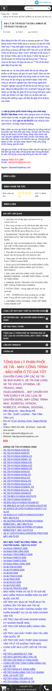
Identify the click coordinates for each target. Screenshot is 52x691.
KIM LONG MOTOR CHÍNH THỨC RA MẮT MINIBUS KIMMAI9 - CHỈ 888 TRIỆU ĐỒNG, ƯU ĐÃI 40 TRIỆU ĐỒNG (26, 276)
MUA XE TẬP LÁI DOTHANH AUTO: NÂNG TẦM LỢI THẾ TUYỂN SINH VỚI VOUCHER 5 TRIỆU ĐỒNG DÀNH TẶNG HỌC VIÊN (25, 246)
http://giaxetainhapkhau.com (25, 436)
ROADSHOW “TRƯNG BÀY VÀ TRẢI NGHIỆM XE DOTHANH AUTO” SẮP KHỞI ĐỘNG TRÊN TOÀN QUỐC (26, 237)
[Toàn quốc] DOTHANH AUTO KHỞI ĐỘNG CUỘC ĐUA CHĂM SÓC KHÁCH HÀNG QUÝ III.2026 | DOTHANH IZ (26, 267)
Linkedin (34, 32)
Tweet (20, 32)
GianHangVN (31, 690)
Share (7, 32)
